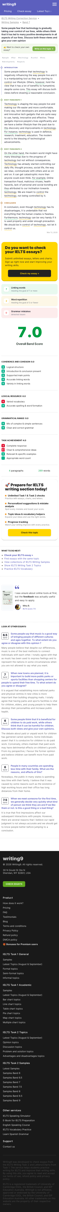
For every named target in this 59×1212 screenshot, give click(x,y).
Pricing (8, 11)
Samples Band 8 (11, 1091)
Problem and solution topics (18, 1051)
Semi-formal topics (13, 973)
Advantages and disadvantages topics (23, 1056)
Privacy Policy (10, 930)
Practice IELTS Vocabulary (18, 568)
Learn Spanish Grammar (16, 1134)
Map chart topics (12, 1017)
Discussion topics (12, 1046)
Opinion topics (11, 1042)
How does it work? (13, 903)
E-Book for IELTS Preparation (19, 1120)
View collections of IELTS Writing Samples (27, 562)
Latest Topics (44, 11)
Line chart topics (12, 1004)
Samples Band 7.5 (12, 1086)
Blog (5, 921)
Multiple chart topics (14, 1022)
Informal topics (11, 977)
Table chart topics (13, 1008)
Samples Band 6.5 (12, 1077)
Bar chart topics (11, 999)
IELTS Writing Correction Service (19, 18)
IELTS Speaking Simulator (17, 1115)
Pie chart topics (11, 1013)
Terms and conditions (14, 926)
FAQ (5, 912)
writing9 (9, 4)
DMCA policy (10, 939)
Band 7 (26, 22)
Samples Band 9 (11, 1100)
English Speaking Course (16, 1124)
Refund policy (10, 935)
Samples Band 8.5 (12, 1095)
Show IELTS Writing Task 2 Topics (22, 565)
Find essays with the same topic (21, 558)
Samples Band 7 (11, 1082)
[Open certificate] (7, 598)
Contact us (9, 1146)
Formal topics (10, 968)
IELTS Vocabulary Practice (17, 1129)
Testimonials (9, 916)
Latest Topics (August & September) (22, 964)
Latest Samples (11, 1068)
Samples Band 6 (11, 1073)
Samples (7, 959)
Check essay (24, 11)
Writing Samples (10, 22)
